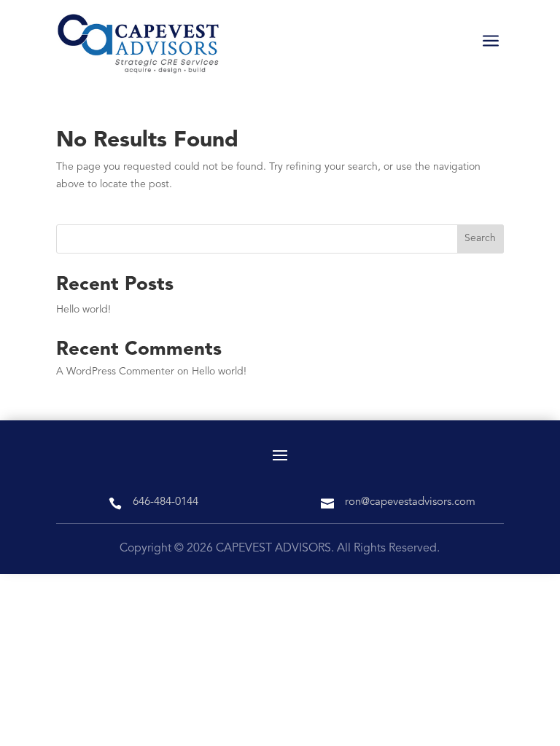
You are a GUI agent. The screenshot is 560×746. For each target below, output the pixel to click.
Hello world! (83, 310)
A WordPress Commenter (115, 371)
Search (480, 238)
